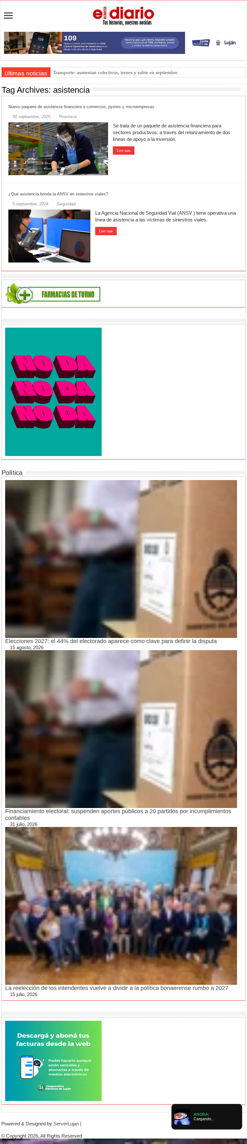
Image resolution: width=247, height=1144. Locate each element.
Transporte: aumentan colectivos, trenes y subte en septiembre (115, 72)
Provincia (68, 116)
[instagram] (134, 1129)
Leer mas (124, 150)
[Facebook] (118, 1129)
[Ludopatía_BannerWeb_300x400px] (53, 391)
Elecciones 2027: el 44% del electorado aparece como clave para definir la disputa (111, 641)
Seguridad (66, 204)
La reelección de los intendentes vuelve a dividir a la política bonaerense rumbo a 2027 (116, 988)
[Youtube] (129, 1129)
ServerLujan (66, 1123)
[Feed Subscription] (243, 89)
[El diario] (123, 14)
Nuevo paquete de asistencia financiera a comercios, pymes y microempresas (81, 106)
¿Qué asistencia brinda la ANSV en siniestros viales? (58, 194)
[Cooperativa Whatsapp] (53, 1060)
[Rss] (113, 1129)
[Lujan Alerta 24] (123, 42)
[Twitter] (123, 1129)
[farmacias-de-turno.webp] (53, 293)
